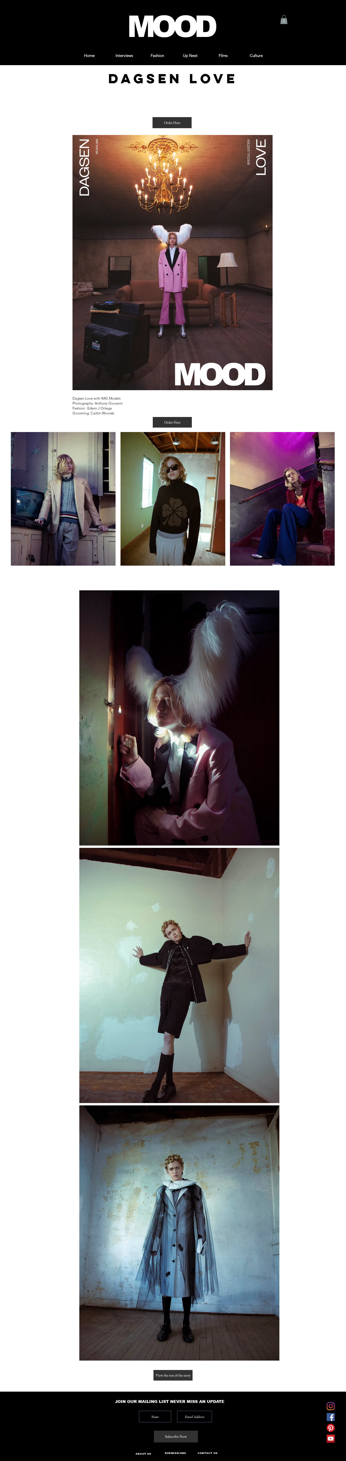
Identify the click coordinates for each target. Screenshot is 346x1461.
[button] (21, 10)
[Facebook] (331, 1417)
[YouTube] (331, 1439)
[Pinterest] (331, 1428)
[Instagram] (331, 1406)
